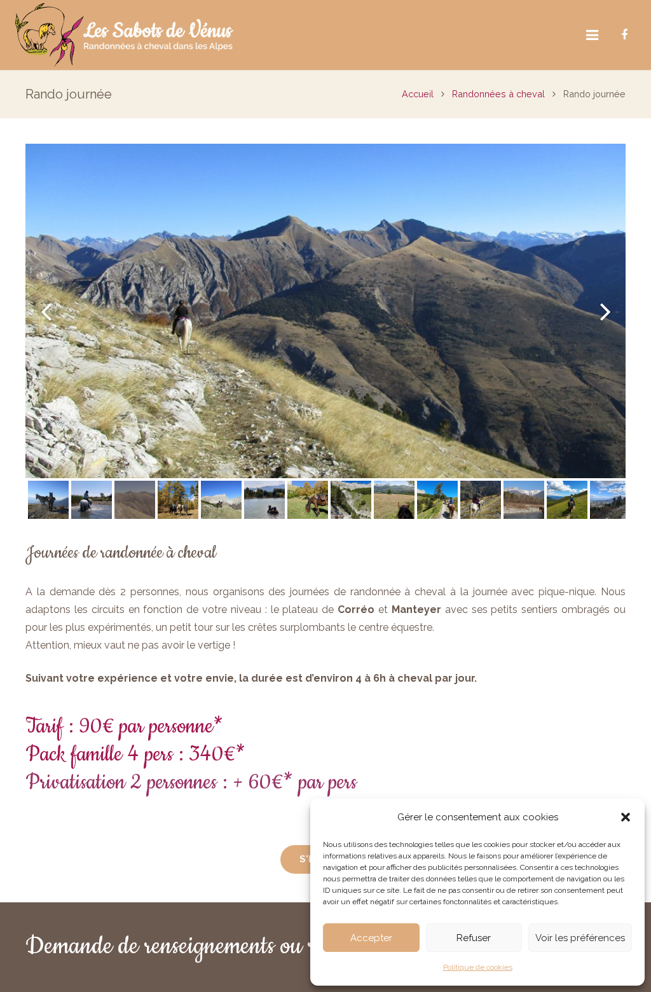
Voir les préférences (580, 938)
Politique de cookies (477, 967)
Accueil (418, 93)
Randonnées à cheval (498, 93)
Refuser (473, 938)
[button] (625, 817)
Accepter (371, 938)
